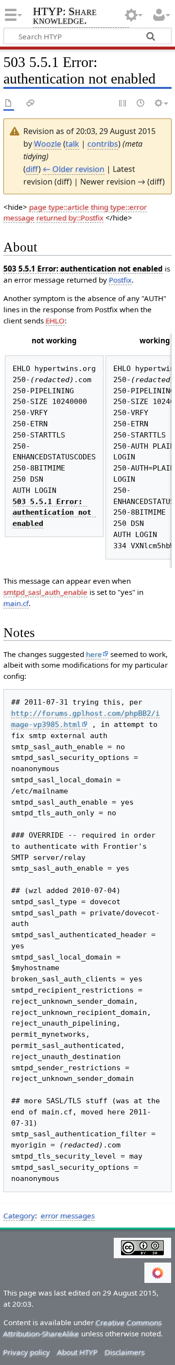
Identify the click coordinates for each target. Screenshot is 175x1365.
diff (32, 169)
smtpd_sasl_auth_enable (45, 592)
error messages (68, 1215)
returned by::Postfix (70, 217)
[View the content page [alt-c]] (8, 103)
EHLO (55, 320)
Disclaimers (125, 1352)
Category (19, 1215)
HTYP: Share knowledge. (65, 16)
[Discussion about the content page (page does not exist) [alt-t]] (30, 103)
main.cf (16, 603)
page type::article (59, 207)
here (94, 654)
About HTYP (77, 1352)
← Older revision (74, 169)
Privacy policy (26, 1352)
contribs (103, 143)
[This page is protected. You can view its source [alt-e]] (123, 103)
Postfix (120, 280)
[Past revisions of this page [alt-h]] (141, 103)
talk (72, 143)
